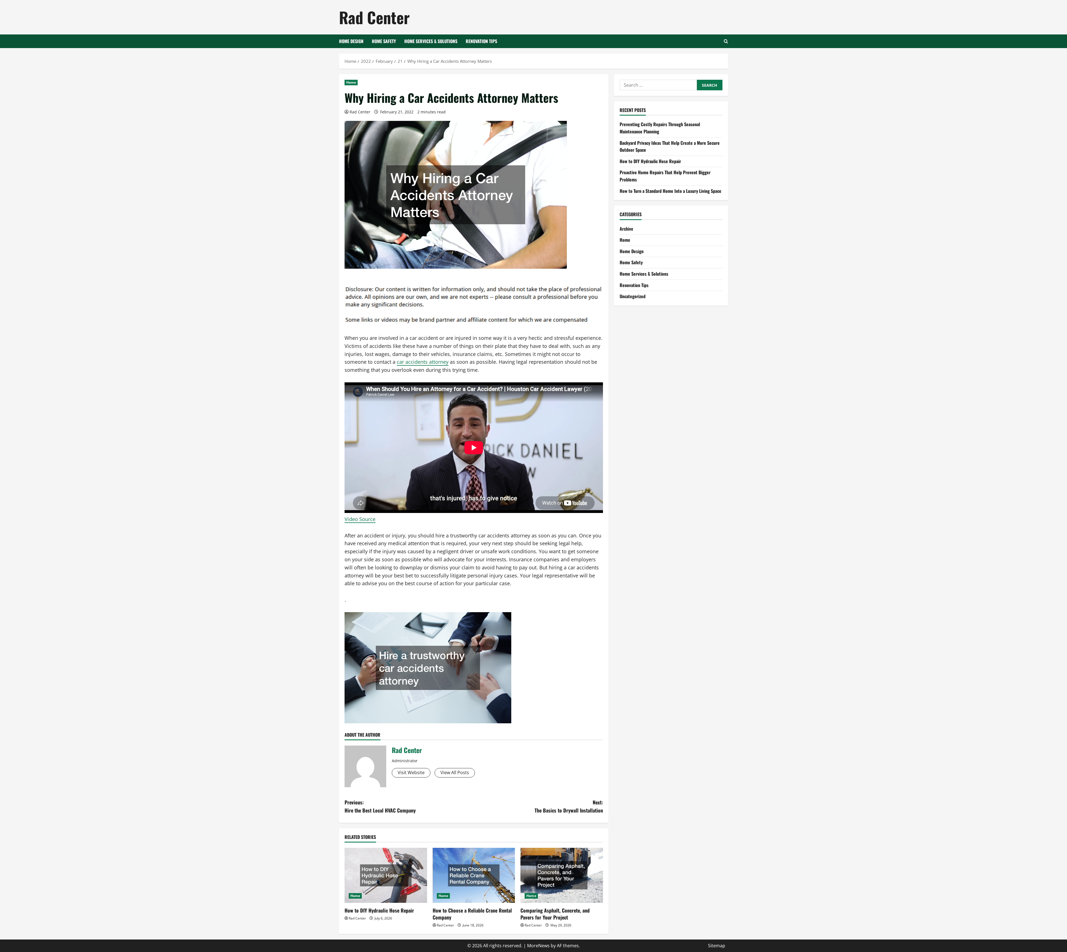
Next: (569, 806)
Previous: (380, 806)
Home (351, 82)
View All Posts (454, 772)
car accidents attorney (422, 361)
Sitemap (716, 946)
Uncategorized (632, 296)
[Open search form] (726, 41)
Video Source (360, 519)
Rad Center (374, 17)
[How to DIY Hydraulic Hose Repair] (386, 875)
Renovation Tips (481, 41)
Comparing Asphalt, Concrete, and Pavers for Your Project (555, 914)
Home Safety (384, 41)
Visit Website (411, 772)
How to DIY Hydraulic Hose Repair (379, 910)
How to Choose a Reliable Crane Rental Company (472, 914)
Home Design (351, 41)
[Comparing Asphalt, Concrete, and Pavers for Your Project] (561, 875)
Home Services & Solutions (430, 41)
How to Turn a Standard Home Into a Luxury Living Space (670, 191)
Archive (626, 228)
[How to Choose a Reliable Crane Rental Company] (474, 875)
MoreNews (538, 946)
